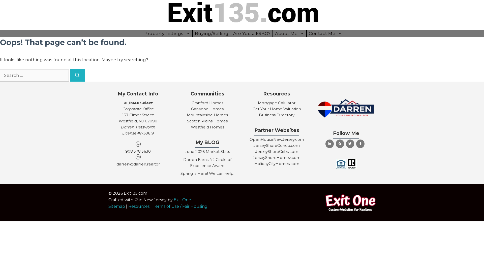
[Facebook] (360, 144)
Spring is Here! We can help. (207, 173)
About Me (286, 33)
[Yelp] (340, 144)
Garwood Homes (207, 109)
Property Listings (164, 33)
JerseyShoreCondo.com (277, 145)
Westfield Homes (207, 127)
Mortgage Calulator (276, 102)
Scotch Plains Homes (207, 121)
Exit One (182, 199)
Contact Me (322, 33)
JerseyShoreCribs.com (276, 151)
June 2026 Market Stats (207, 151)
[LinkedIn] (329, 144)
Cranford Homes (207, 102)
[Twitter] (350, 144)
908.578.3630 (138, 151)
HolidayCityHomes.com (276, 163)
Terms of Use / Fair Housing (180, 206)
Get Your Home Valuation (277, 109)
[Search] (77, 75)
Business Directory (276, 115)
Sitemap (116, 206)
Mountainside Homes (207, 115)
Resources (138, 206)
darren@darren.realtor (138, 164)
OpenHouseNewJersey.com (277, 139)
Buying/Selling (212, 33)
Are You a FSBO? (252, 33)
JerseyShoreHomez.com (276, 157)
